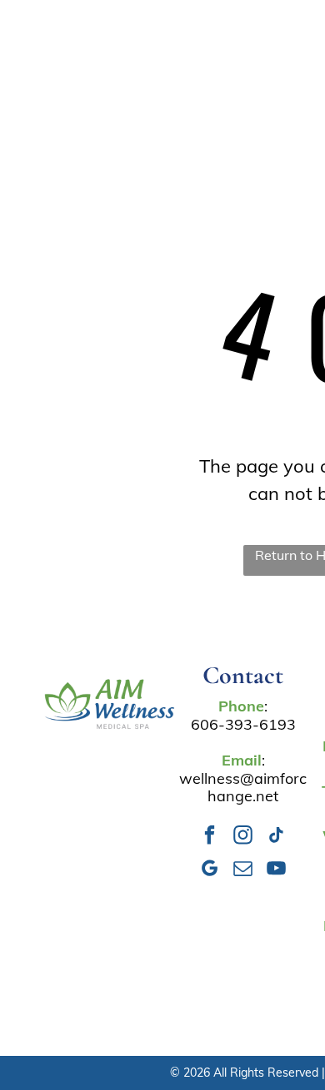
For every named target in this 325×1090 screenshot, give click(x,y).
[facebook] (209, 837)
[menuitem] (174, 45)
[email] (243, 870)
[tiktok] (276, 837)
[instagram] (243, 837)
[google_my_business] (209, 870)
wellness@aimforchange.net (243, 787)
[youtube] (276, 870)
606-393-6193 (243, 724)
